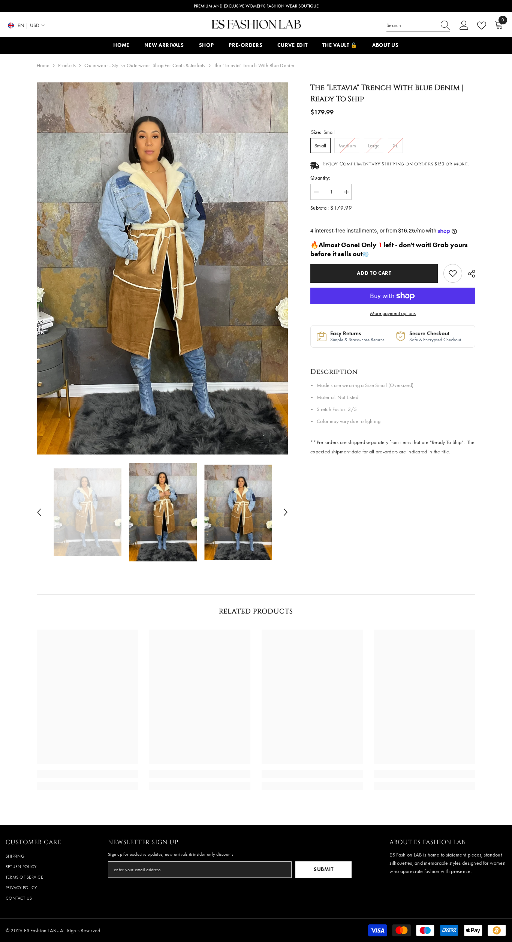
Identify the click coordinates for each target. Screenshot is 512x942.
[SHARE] (468, 274)
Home (43, 65)
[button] (39, 512)
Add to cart (372, 273)
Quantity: (320, 178)
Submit (323, 869)
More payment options (393, 313)
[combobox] (411, 25)
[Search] (418, 26)
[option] (162, 268)
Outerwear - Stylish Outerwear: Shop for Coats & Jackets (144, 65)
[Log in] (464, 25)
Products (67, 65)
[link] (452, 273)
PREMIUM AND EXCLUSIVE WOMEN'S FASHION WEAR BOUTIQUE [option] (256, 6)
